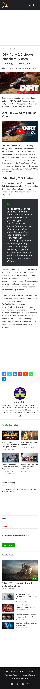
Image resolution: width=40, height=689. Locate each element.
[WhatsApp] (31, 374)
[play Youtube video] (20, 131)
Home (6, 49)
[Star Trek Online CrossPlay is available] (8, 625)
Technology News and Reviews (24, 675)
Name (4, 518)
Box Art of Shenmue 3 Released (29, 443)
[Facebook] (4, 374)
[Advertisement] (20, 27)
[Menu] (37, 5)
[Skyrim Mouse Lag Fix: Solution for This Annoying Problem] (8, 596)
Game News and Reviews (20, 678)
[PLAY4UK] (7, 5)
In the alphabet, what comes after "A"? (16, 535)
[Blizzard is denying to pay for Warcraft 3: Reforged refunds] (10, 435)
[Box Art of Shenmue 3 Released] (29, 435)
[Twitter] (9, 374)
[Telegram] (4, 379)
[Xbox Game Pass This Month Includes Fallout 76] (29, 458)
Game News (14, 49)
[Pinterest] (20, 374)
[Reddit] (25, 374)
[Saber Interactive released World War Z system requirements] (10, 458)
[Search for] (33, 5)
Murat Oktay (9, 68)
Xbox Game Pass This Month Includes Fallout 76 (29, 467)
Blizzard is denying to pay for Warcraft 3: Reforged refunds (10, 444)
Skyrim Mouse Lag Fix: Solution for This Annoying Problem (26, 596)
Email (4, 527)
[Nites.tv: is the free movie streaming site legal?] (8, 616)
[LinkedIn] (15, 374)
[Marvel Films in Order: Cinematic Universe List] (8, 608)
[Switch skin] (29, 5)
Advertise (8, 675)
